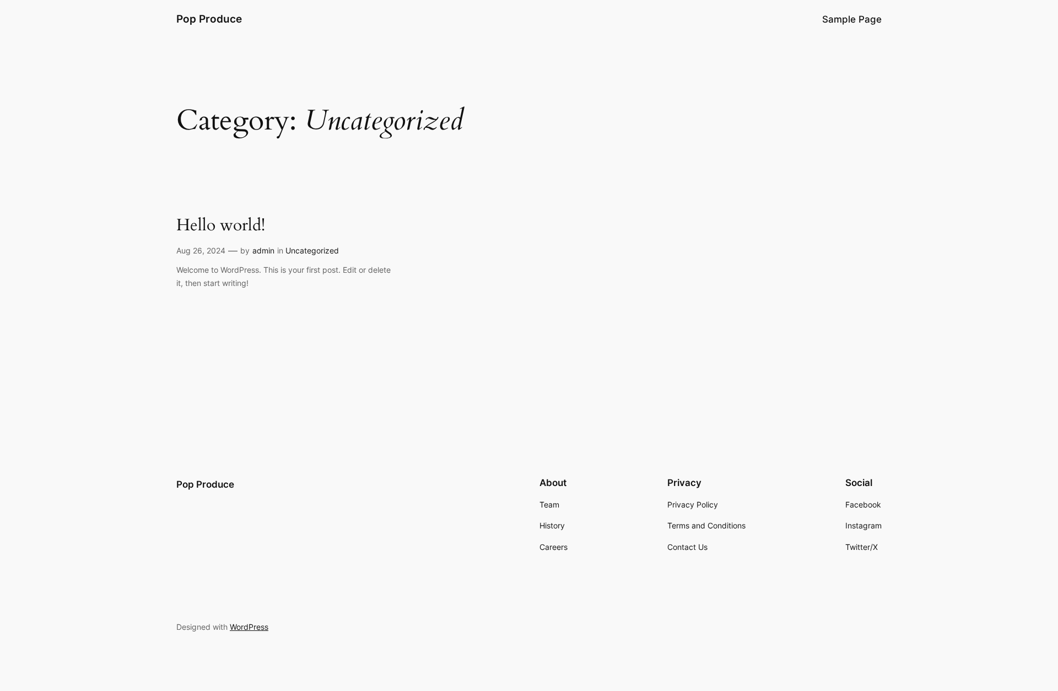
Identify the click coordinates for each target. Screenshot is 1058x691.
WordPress (249, 626)
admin (263, 250)
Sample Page (852, 19)
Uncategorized (312, 250)
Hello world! (220, 226)
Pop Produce (209, 18)
